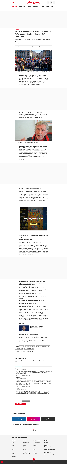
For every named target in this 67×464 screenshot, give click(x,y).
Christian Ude (29, 242)
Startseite (13, 9)
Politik (43, 6)
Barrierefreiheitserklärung (48, 446)
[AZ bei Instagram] (49, 454)
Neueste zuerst (18, 364)
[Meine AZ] (54, 2)
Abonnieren (35, 445)
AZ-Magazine (35, 453)
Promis (29, 6)
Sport (24, 6)
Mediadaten (35, 450)
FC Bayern (13, 446)
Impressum (46, 442)
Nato (39, 152)
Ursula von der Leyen (36, 84)
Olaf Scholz (18, 348)
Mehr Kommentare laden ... (20, 403)
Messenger (24, 445)
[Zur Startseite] (33, 3)
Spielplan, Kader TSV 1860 (26, 453)
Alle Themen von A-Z (26, 442)
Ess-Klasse (24, 449)
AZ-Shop (35, 452)
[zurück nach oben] (34, 459)
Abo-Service (35, 446)
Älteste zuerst (25, 364)
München (14, 6)
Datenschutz (46, 445)
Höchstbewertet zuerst (33, 364)
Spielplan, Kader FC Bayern (26, 452)
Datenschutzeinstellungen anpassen (49, 449)
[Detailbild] (50, 50)
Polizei (20, 198)
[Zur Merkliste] (51, 2)
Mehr (52, 6)
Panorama (34, 6)
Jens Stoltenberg (44, 82)
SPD (23, 81)
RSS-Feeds (24, 446)
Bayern (20, 6)
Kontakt (35, 449)
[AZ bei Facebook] (45, 454)
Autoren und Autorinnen (37, 442)
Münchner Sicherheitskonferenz (25, 147)
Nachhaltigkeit (14, 456)
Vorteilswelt (24, 450)
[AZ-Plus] (13, 2)
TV (39, 6)
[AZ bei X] (53, 454)
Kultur (47, 6)
